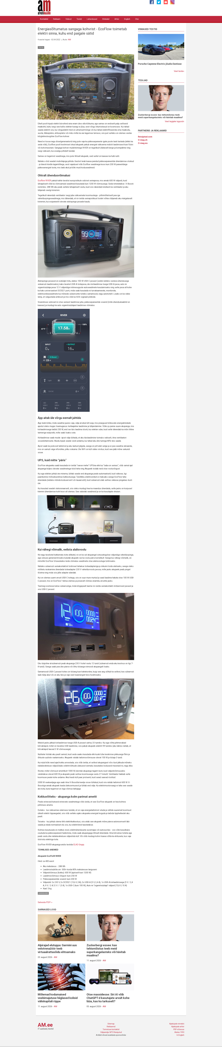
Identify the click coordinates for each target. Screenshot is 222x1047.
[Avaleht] (44, 7)
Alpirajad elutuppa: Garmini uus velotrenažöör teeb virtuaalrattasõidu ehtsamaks (57, 949)
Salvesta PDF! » (45, 902)
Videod (68, 19)
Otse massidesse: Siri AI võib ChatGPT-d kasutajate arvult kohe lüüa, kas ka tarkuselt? (108, 998)
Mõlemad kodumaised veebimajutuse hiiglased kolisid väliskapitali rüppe (58, 998)
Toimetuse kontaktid (111, 1029)
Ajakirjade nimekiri (176, 1024)
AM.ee (45, 1025)
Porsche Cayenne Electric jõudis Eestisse (160, 63)
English (127, 19)
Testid (79, 19)
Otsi (137, 19)
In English (180, 1035)
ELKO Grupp (78, 844)
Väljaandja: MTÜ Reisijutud (111, 1032)
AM (69, 40)
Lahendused (92, 19)
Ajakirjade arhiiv (177, 1027)
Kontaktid (44, 19)
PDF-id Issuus (178, 1029)
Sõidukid (105, 19)
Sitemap (111, 1024)
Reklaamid (111, 1027)
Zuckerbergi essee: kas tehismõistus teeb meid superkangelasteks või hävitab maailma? (106, 950)
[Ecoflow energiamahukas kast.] (86, 86)
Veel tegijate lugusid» (174, 121)
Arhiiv (116, 19)
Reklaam (56, 19)
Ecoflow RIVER (44, 180)
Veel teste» (179, 71)
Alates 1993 (179, 1032)
